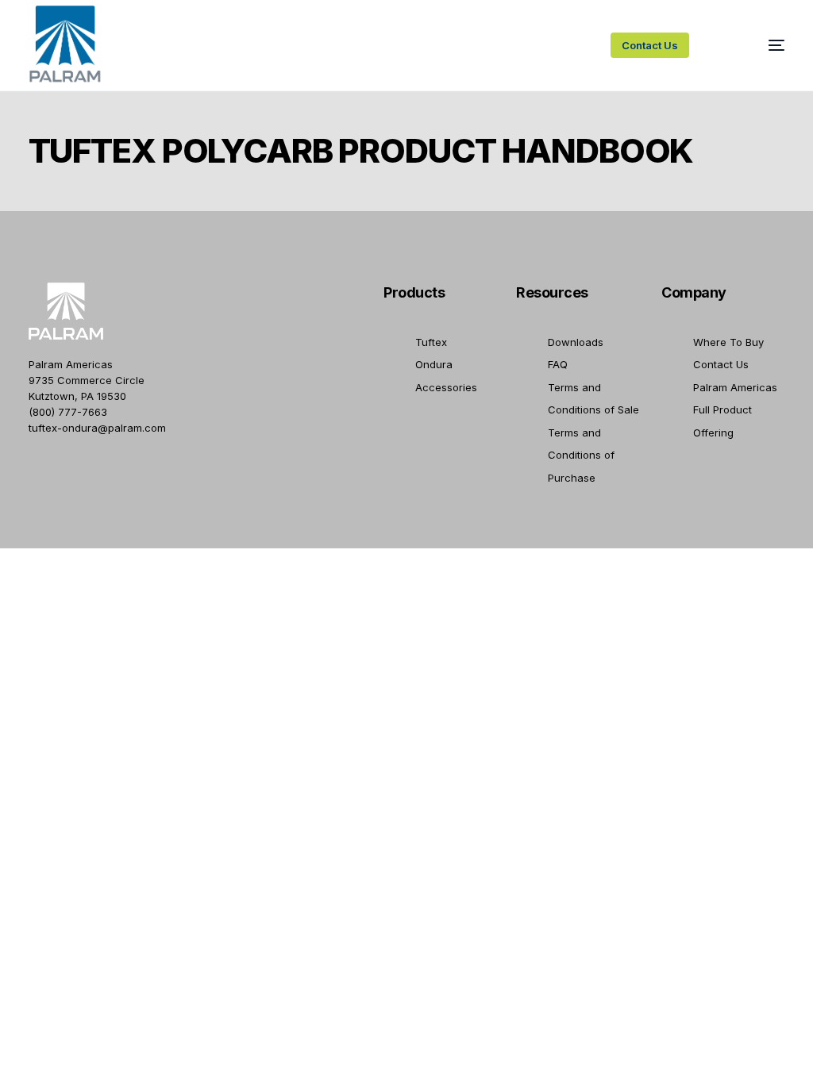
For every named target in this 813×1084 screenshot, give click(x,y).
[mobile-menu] (758, 45)
